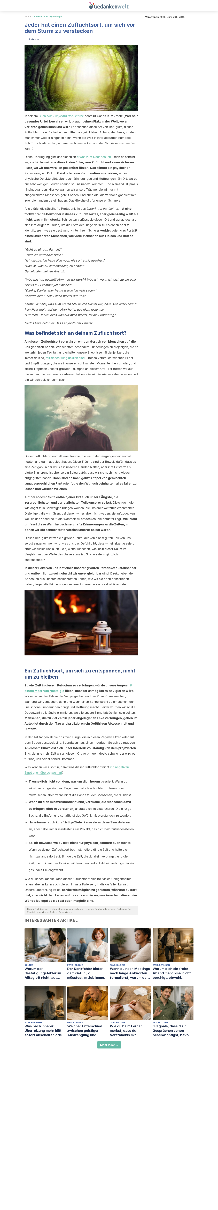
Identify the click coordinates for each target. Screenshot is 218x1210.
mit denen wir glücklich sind (65, 358)
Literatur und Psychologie (48, 16)
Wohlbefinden (161, 965)
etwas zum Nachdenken (94, 157)
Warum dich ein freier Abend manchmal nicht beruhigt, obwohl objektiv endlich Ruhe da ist (173, 973)
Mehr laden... (109, 1045)
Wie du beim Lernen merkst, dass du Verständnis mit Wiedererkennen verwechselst (126, 1030)
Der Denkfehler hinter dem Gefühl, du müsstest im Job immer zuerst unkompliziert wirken (86, 973)
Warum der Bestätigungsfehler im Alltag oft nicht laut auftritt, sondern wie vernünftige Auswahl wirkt (43, 973)
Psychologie (75, 965)
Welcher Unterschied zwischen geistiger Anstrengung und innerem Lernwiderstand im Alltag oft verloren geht (87, 1030)
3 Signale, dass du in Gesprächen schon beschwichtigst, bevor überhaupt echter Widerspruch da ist (171, 1030)
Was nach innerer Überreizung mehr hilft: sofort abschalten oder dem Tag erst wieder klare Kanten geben (44, 1030)
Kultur (28, 16)
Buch (61, 116)
